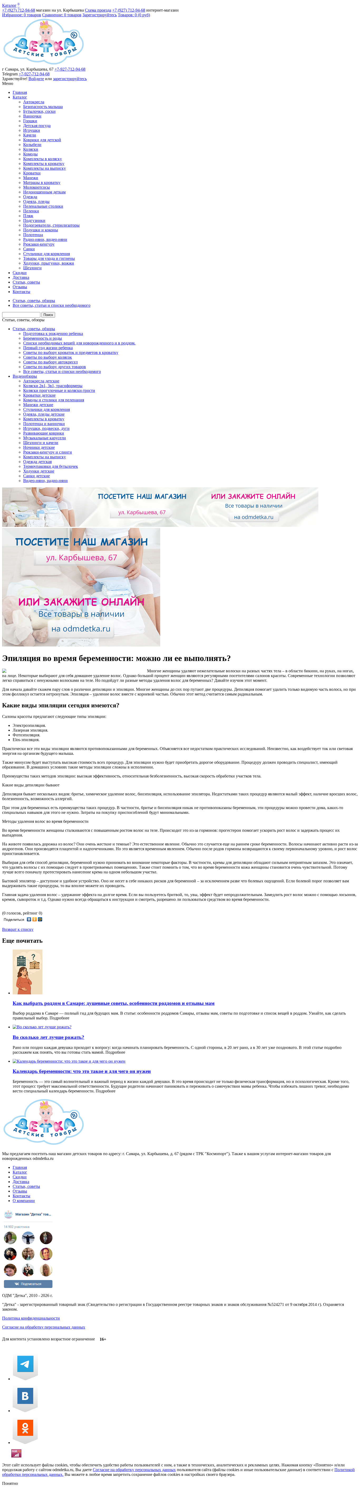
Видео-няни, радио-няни (45, 480)
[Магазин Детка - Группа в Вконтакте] (25, 1410)
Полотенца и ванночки (44, 423)
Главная (20, 92)
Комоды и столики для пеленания (53, 400)
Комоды (30, 154)
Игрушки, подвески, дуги (46, 428)
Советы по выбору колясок (47, 357)
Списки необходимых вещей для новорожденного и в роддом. (79, 343)
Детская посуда (37, 125)
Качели (29, 135)
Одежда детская (37, 461)
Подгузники (34, 220)
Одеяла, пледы (36, 201)
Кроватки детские (39, 395)
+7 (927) (18, 10)
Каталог (9, 5)
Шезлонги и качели (40, 442)
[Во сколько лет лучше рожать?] (42, 1027)
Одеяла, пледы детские (44, 414)
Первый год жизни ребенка (48, 348)
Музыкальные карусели (44, 438)
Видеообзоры (25, 376)
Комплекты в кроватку (43, 163)
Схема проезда (98, 10)
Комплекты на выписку (44, 168)
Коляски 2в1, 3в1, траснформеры (52, 385)
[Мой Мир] (40, 919)
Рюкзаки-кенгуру (39, 244)
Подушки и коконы (40, 230)
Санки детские (36, 476)
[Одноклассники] (34, 919)
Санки (29, 249)
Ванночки (32, 116)
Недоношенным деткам (44, 192)
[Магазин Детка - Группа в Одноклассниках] (25, 1442)
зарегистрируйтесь (70, 78)
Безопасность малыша (43, 106)
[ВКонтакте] (29, 919)
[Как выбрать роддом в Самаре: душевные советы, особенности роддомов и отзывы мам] (27, 993)
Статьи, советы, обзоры (23, 320)
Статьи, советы (26, 282)
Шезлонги (32, 268)
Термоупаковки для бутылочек (50, 466)
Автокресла (33, 102)
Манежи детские (38, 404)
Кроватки (32, 173)
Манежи (30, 178)
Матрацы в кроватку (41, 182)
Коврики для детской (42, 140)
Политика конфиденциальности (31, 1318)
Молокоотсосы (36, 187)
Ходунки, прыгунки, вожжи (48, 263)
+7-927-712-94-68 (70, 69)
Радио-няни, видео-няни (45, 239)
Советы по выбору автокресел (50, 362)
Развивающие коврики (43, 433)
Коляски (30, 149)
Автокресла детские (41, 381)
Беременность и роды (42, 338)
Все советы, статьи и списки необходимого (62, 371)
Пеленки (31, 211)
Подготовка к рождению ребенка (53, 333)
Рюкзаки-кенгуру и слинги (47, 452)
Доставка (21, 277)
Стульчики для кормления (46, 253)
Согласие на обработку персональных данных (43, 1327)
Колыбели (32, 144)
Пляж (28, 215)
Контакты (21, 291)
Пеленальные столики (43, 206)
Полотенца (33, 234)
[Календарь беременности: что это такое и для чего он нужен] (69, 1061)
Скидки (20, 272)
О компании (24, 1200)
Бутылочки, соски (39, 111)
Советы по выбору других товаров (54, 366)
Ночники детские (39, 447)
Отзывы (20, 287)
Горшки (30, 121)
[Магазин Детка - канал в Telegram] (25, 1379)
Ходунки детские (38, 471)
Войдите (36, 78)
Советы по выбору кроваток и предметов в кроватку (70, 352)
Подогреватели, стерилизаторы (51, 225)
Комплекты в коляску (42, 159)
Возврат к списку (17, 929)
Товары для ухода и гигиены (49, 258)
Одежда (30, 196)
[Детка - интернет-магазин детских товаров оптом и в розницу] (43, 64)
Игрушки (31, 130)
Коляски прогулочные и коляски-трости (59, 390)
